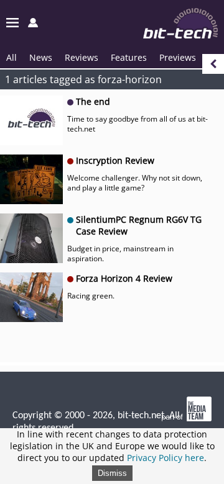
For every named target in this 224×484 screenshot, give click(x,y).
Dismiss (112, 473)
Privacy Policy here (165, 458)
